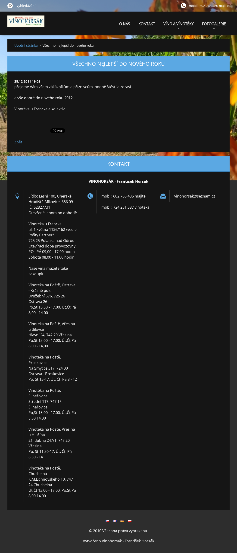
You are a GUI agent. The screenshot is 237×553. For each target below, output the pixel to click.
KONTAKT (146, 23)
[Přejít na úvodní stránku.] (25, 24)
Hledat (10, 5)
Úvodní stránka (26, 45)
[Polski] (129, 521)
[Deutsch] (122, 521)
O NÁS (124, 23)
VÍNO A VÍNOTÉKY (178, 23)
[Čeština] (107, 521)
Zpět (18, 142)
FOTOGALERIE (214, 23)
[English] (115, 521)
